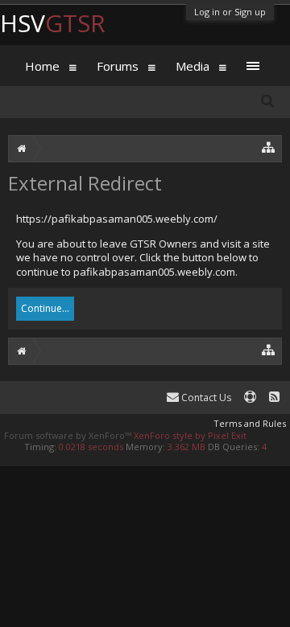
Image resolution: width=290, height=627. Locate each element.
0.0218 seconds (91, 447)
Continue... (45, 308)
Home (42, 66)
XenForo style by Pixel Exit (190, 435)
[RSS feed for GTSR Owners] (274, 397)
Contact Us (205, 397)
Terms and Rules (249, 423)
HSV (53, 22)
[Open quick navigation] (269, 146)
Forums (118, 66)
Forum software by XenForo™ (69, 435)
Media (192, 66)
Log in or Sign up (230, 12)
